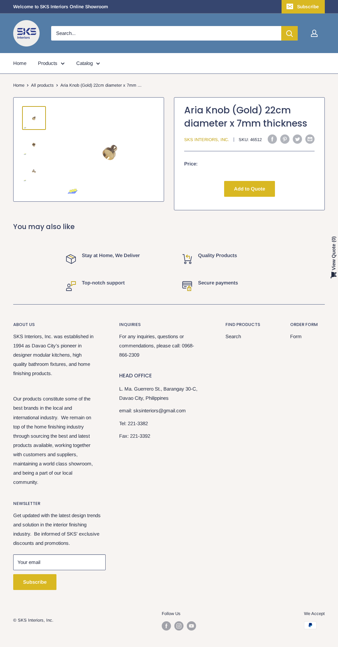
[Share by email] (310, 139)
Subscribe (308, 6)
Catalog (84, 63)
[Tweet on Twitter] (297, 139)
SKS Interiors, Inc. (206, 139)
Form (296, 336)
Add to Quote (249, 188)
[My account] (314, 33)
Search (233, 336)
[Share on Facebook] (272, 139)
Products (47, 63)
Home (19, 63)
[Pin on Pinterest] (284, 139)
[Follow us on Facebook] (166, 626)
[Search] (289, 33)
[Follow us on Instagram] (179, 626)
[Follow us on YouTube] (191, 626)
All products (42, 85)
